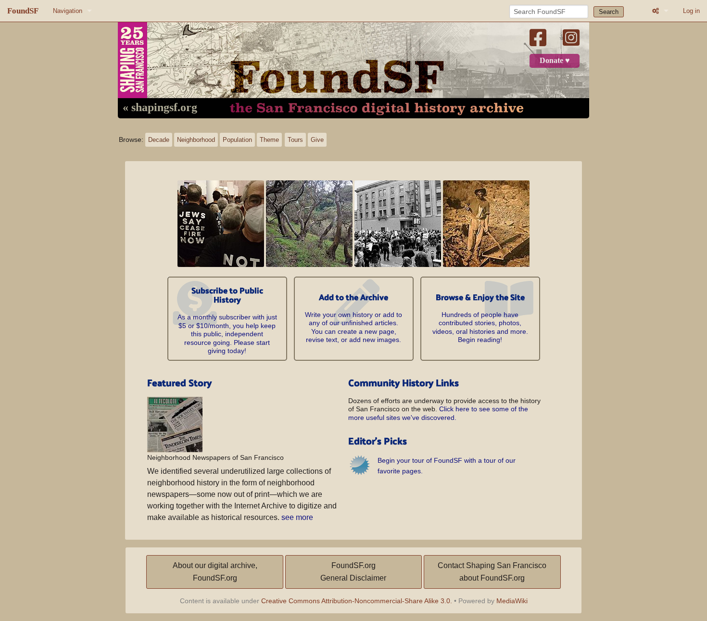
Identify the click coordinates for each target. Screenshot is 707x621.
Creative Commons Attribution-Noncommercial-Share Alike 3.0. (356, 601)
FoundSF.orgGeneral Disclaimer (353, 571)
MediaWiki (512, 601)
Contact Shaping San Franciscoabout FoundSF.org (492, 571)
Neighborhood (196, 139)
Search (609, 11)
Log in (691, 10)
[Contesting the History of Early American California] (486, 223)
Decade (158, 139)
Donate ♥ (555, 60)
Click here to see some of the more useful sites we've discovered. (438, 413)
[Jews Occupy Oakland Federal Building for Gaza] (220, 223)
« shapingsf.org (160, 107)
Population (237, 139)
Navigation (67, 10)
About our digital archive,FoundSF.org (215, 571)
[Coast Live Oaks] (309, 223)
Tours (295, 139)
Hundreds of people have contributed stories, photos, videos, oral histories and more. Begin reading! (480, 319)
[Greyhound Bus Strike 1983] (397, 223)
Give (317, 139)
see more (297, 517)
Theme (269, 139)
